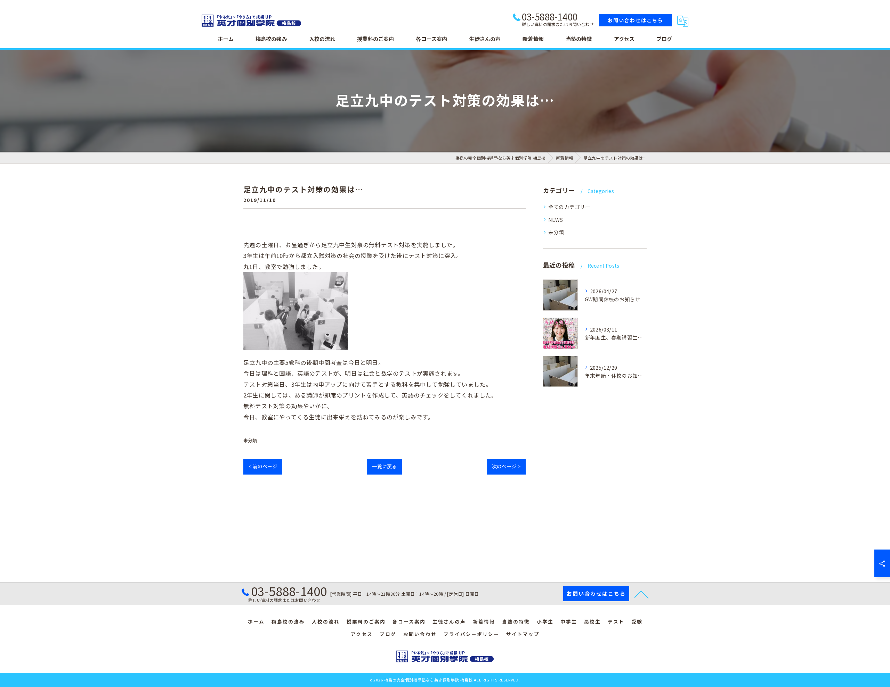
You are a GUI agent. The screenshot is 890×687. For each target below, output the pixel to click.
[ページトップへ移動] (641, 594)
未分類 (250, 440)
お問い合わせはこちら (635, 20)
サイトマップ (523, 633)
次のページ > (506, 466)
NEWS (555, 219)
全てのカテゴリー (569, 206)
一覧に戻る (384, 466)
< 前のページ (263, 466)
